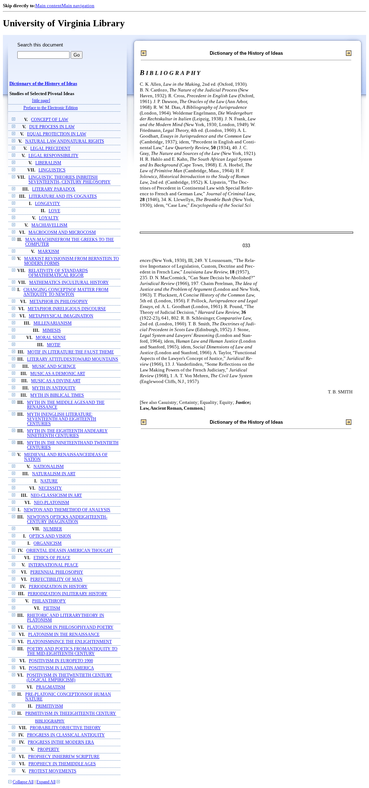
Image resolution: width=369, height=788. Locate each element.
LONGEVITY (47, 203)
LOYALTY (49, 218)
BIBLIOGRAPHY (50, 721)
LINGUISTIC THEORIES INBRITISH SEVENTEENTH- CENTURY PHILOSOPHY (69, 179)
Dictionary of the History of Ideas (43, 83)
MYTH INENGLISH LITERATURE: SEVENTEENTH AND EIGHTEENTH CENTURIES (61, 419)
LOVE (54, 211)
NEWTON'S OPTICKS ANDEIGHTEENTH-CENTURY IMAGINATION (67, 519)
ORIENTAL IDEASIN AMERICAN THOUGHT (69, 550)
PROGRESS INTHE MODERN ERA (61, 742)
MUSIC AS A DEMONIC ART (57, 373)
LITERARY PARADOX (53, 189)
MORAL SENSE (51, 337)
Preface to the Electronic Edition (50, 108)
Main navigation (78, 5)
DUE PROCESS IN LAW (52, 127)
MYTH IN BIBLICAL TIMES (57, 395)
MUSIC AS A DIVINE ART (55, 381)
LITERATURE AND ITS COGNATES (63, 196)
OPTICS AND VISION (50, 536)
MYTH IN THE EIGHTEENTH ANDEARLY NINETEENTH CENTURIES (67, 433)
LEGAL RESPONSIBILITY (53, 155)
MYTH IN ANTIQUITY (54, 388)
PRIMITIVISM (49, 706)
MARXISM (48, 251)
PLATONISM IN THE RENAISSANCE (63, 634)
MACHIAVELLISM (49, 225)
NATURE (49, 481)
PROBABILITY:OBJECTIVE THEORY (65, 728)
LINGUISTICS (52, 170)
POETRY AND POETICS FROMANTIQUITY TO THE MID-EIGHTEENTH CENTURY (72, 651)
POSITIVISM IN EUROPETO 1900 (61, 661)
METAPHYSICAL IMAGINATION (61, 316)
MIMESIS (52, 330)
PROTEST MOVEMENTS (52, 771)
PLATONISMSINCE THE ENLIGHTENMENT (69, 642)
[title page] (41, 100)
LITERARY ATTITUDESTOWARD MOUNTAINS (72, 359)
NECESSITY (50, 488)
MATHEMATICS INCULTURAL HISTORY (69, 282)
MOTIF (54, 345)
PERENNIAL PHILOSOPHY (56, 572)
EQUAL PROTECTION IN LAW (56, 134)
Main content (48, 5)
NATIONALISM (49, 466)
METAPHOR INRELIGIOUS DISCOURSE (67, 309)
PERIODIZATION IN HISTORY (58, 586)
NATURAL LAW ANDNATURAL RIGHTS (64, 141)
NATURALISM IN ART (53, 474)
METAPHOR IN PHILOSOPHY (59, 301)
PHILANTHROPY (49, 601)
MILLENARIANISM (53, 323)
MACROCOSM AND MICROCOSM (62, 232)
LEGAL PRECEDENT (50, 148)
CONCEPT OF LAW (49, 119)
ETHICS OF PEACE (52, 558)
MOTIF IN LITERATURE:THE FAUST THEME (70, 352)
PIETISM (51, 608)
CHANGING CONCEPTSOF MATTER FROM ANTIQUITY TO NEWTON (65, 292)
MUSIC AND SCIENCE (54, 366)
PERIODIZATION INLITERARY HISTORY (67, 594)
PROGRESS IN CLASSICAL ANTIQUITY (66, 735)
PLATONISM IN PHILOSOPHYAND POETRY (70, 627)
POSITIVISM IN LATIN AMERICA (61, 668)
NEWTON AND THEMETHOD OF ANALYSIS (67, 510)
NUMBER (52, 529)
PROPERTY (48, 749)
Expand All (45, 782)
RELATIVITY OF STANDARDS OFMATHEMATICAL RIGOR (58, 273)
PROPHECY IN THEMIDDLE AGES (62, 764)
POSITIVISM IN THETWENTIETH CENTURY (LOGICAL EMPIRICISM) (69, 677)
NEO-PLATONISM (51, 502)
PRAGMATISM (50, 687)
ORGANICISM (48, 543)
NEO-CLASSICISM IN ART (56, 495)
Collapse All (23, 782)
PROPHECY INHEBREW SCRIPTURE (63, 756)
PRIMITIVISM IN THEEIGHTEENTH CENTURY (70, 713)
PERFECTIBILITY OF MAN (56, 579)
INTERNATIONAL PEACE (53, 565)
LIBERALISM (48, 163)
